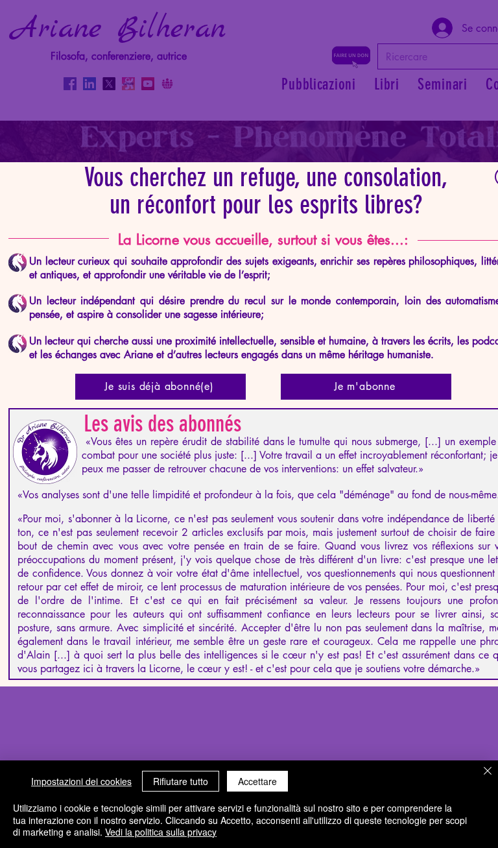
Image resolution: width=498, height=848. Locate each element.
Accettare (257, 781)
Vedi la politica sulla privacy (161, 831)
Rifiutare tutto (180, 781)
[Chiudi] (487, 772)
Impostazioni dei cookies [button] (81, 781)
